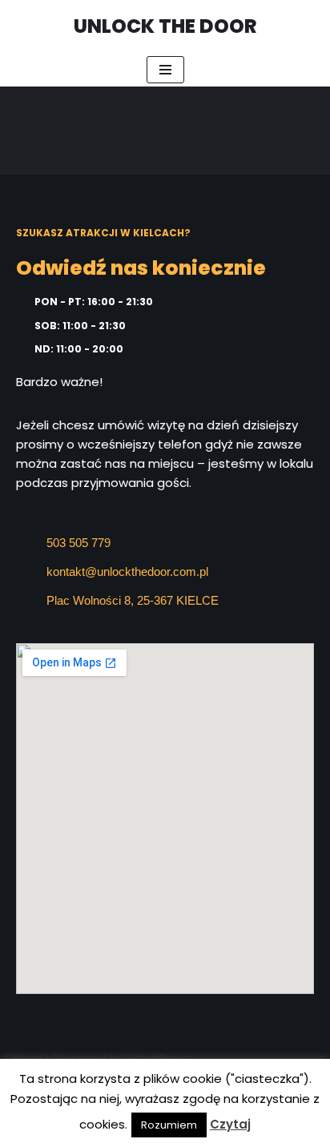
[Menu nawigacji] (165, 69)
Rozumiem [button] (169, 1125)
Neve (27, 1057)
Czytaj (230, 1124)
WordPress (159, 1057)
